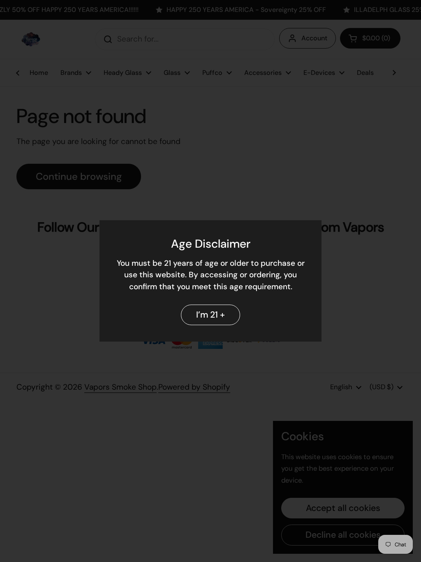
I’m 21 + (210, 314)
